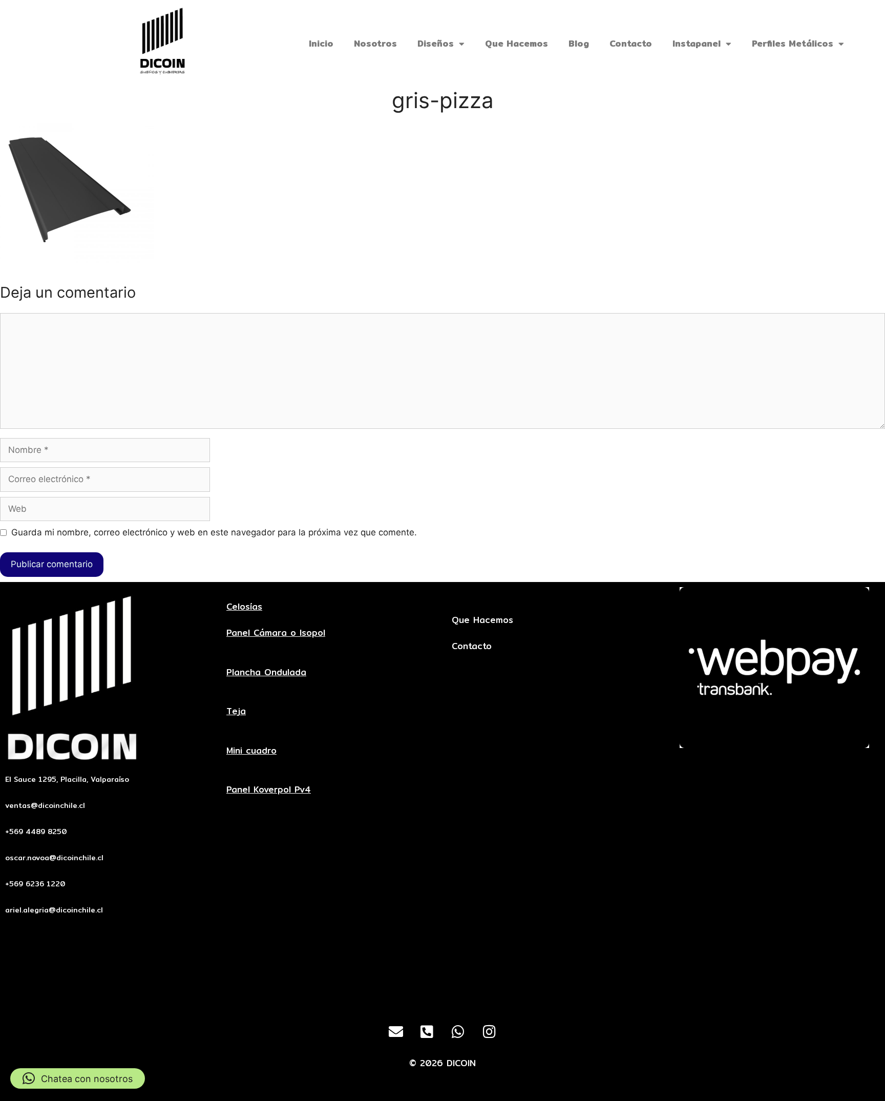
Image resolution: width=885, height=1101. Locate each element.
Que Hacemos (516, 43)
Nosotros (375, 43)
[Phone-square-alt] (427, 1031)
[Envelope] (396, 1031)
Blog (578, 43)
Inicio (321, 43)
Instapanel (696, 43)
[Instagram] (489, 1031)
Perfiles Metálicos (792, 43)
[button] (77, 1078)
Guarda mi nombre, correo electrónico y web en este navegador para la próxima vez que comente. (214, 532)
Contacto (630, 43)
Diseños (435, 43)
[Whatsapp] (458, 1031)
